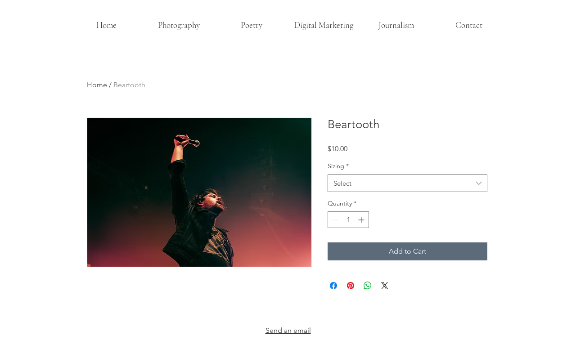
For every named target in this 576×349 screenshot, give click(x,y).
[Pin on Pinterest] (350, 285)
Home (97, 85)
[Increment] (362, 220)
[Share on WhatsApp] (367, 285)
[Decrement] (334, 220)
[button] (179, 25)
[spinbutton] (348, 220)
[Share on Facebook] (333, 285)
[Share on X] (384, 285)
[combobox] (407, 183)
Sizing (338, 166)
